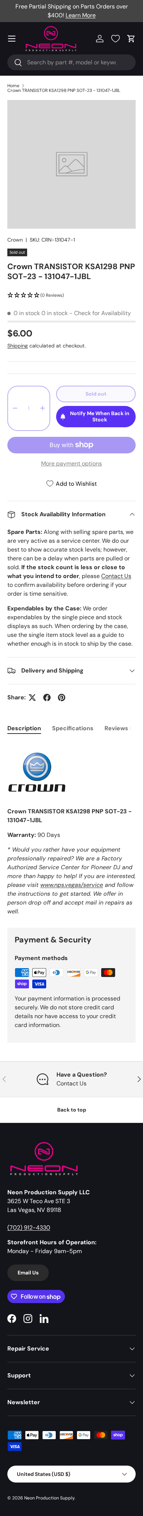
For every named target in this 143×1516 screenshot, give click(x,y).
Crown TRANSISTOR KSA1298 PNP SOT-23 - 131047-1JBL (63, 90)
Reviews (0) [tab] (121, 728)
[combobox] (71, 62)
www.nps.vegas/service (71, 885)
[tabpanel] (71, 829)
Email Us (28, 1272)
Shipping (17, 345)
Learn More (81, 15)
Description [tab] (24, 728)
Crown (15, 239)
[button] (131, 39)
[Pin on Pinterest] (61, 697)
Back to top (71, 1109)
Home (13, 85)
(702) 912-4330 (28, 1227)
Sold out (95, 393)
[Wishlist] (115, 39)
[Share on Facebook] (47, 697)
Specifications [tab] (73, 728)
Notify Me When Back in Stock (99, 416)
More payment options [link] (71, 463)
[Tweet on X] (32, 697)
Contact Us (116, 576)
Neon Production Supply (49, 1498)
